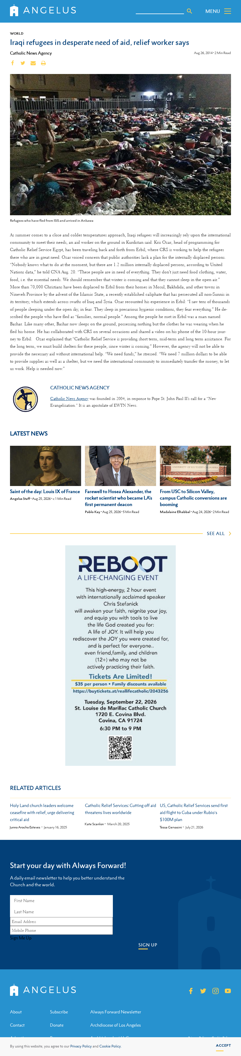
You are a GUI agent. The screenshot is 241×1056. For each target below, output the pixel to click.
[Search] (189, 11)
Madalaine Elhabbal (175, 512)
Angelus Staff (20, 499)
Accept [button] (223, 1045)
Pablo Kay (92, 512)
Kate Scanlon (94, 824)
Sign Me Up (20, 938)
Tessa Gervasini (171, 827)
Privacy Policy (81, 1046)
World (17, 33)
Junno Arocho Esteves (25, 827)
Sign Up (147, 944)
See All (216, 533)
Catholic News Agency (31, 53)
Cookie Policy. (110, 1046)
